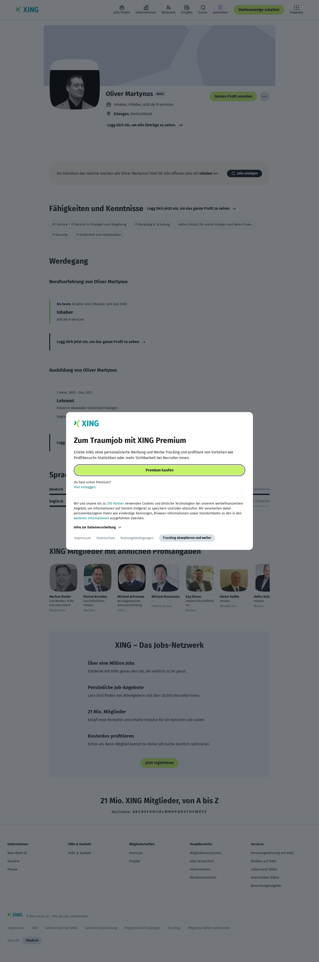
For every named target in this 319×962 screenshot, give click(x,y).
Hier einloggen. (85, 487)
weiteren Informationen (91, 518)
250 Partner (115, 504)
